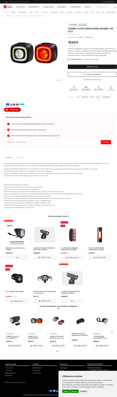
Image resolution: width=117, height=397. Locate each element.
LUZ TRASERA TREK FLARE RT (15, 291)
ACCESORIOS (61, 7)
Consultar (106, 142)
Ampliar (60, 80)
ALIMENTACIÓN (48, 7)
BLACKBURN (73, 24)
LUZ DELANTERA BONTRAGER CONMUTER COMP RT (70, 292)
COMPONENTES (75, 7)
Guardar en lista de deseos (93, 79)
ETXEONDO (54, 12)
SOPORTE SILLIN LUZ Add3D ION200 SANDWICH (80, 334)
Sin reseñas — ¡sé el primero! (85, 37)
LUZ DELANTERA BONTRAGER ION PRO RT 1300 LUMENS (44, 248)
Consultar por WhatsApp (93, 74)
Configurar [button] (83, 391)
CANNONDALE (22, 12)
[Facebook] (3, 1)
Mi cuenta (9, 370)
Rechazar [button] (74, 391)
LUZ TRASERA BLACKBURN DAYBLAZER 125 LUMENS (69, 248)
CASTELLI (70, 12)
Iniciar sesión (10, 368)
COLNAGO (44, 12)
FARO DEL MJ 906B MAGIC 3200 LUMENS (15, 248)
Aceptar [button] (66, 391)
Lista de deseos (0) (108, 1)
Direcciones (8, 375)
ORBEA (13, 12)
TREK (31, 12)
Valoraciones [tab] (20, 157)
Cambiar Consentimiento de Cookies (14, 382)
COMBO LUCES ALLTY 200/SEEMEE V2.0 (13, 337)
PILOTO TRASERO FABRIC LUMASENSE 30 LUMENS (96, 248)
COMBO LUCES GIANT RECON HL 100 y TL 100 (57, 337)
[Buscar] (115, 7)
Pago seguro (63, 368)
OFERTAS (87, 7)
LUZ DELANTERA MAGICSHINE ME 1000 (100, 337)
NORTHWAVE (111, 12)
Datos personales (10, 373)
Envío (62, 370)
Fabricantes (37, 370)
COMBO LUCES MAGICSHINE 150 (33, 337)
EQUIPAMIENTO (34, 7)
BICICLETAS (21, 7)
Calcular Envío (12, 110)
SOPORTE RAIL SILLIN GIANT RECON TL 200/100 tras (44, 292)
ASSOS (62, 12)
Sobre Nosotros (37, 368)
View (17, 257)
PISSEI (86, 12)
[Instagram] (6, 1)
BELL (98, 12)
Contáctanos (37, 373)
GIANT (37, 12)
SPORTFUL (78, 12)
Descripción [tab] (9, 157)
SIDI (103, 12)
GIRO (92, 12)
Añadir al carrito (92, 67)
